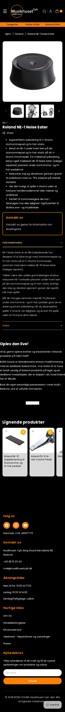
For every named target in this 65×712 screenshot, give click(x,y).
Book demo (32, 403)
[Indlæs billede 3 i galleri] (47, 111)
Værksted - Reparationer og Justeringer (26, 636)
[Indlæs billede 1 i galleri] (17, 111)
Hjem (8, 34)
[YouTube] (25, 525)
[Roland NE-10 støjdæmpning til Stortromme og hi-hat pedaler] (15, 440)
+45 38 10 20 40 (12, 561)
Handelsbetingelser (14, 623)
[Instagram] (16, 525)
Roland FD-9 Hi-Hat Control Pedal (41, 458)
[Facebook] (6, 525)
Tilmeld (32, 681)
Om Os (7, 615)
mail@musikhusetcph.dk (17, 568)
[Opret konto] (50, 11)
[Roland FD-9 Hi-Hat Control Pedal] (42, 440)
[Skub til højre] (58, 111)
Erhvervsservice (12, 629)
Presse (7, 643)
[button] (5, 11)
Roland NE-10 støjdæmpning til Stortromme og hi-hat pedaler (14, 461)
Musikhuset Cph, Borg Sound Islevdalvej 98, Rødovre (28, 552)
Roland (19, 34)
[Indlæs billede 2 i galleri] (32, 111)
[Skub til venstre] (6, 111)
